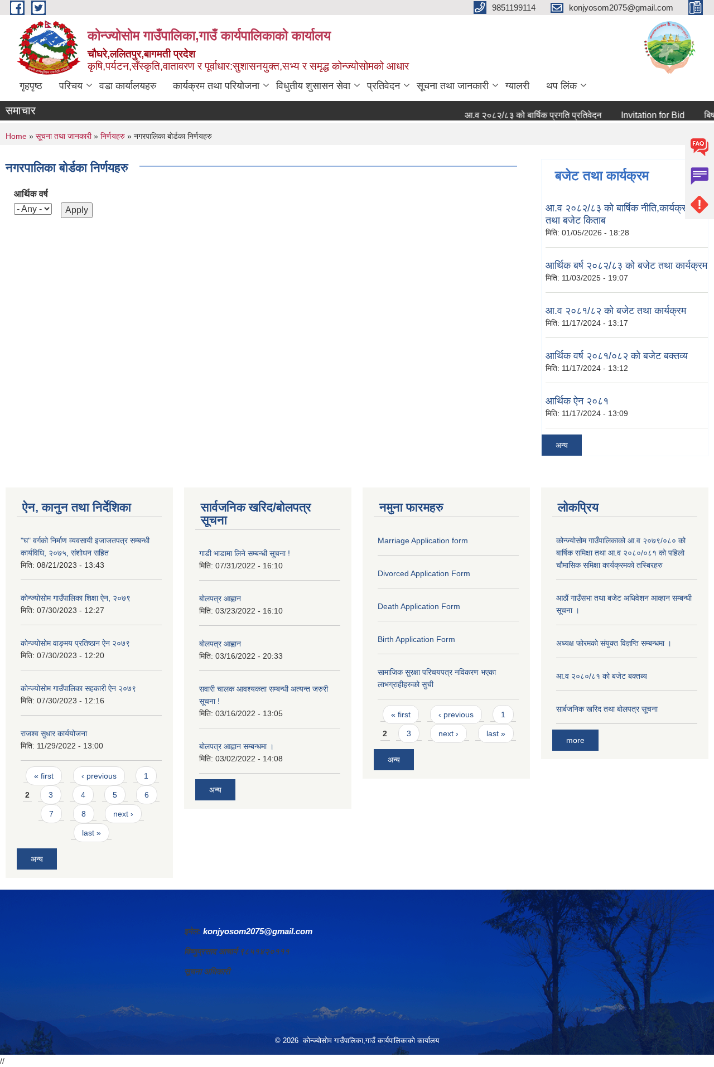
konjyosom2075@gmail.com (257, 931)
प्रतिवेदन (383, 85)
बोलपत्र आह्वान (220, 598)
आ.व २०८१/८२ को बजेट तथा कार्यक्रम (616, 310)
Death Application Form (419, 606)
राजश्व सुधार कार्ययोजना (54, 733)
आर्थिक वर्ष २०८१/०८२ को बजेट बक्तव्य (617, 355)
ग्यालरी (517, 85)
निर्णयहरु (112, 136)
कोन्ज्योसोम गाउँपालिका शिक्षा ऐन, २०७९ (76, 597)
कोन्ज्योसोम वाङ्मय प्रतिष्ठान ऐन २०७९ (75, 643)
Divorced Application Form (424, 573)
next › (123, 813)
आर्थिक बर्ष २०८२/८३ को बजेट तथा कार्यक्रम (626, 265)
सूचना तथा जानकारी (453, 85)
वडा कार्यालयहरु (127, 85)
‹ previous (99, 775)
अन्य (562, 445)
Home (16, 136)
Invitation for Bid (638, 115)
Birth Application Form (416, 639)
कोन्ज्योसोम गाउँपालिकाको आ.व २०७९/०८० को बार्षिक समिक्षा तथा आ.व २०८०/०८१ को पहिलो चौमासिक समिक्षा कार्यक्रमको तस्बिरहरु (621, 552)
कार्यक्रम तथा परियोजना (216, 85)
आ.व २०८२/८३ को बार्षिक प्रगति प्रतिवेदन (518, 115)
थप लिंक (561, 85)
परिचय (71, 85)
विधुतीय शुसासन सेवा (313, 85)
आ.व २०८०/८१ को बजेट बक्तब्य (601, 676)
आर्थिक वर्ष (31, 194)
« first (44, 775)
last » (91, 832)
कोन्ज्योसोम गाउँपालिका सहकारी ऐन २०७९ (78, 688)
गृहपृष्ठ (31, 85)
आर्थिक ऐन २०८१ (577, 401)
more (575, 740)
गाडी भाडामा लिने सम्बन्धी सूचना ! (244, 553)
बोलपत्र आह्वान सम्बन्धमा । (236, 746)
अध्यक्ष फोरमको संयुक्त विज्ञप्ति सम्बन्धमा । (614, 643)
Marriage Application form (423, 540)
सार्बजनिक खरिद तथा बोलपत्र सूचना (607, 708)
